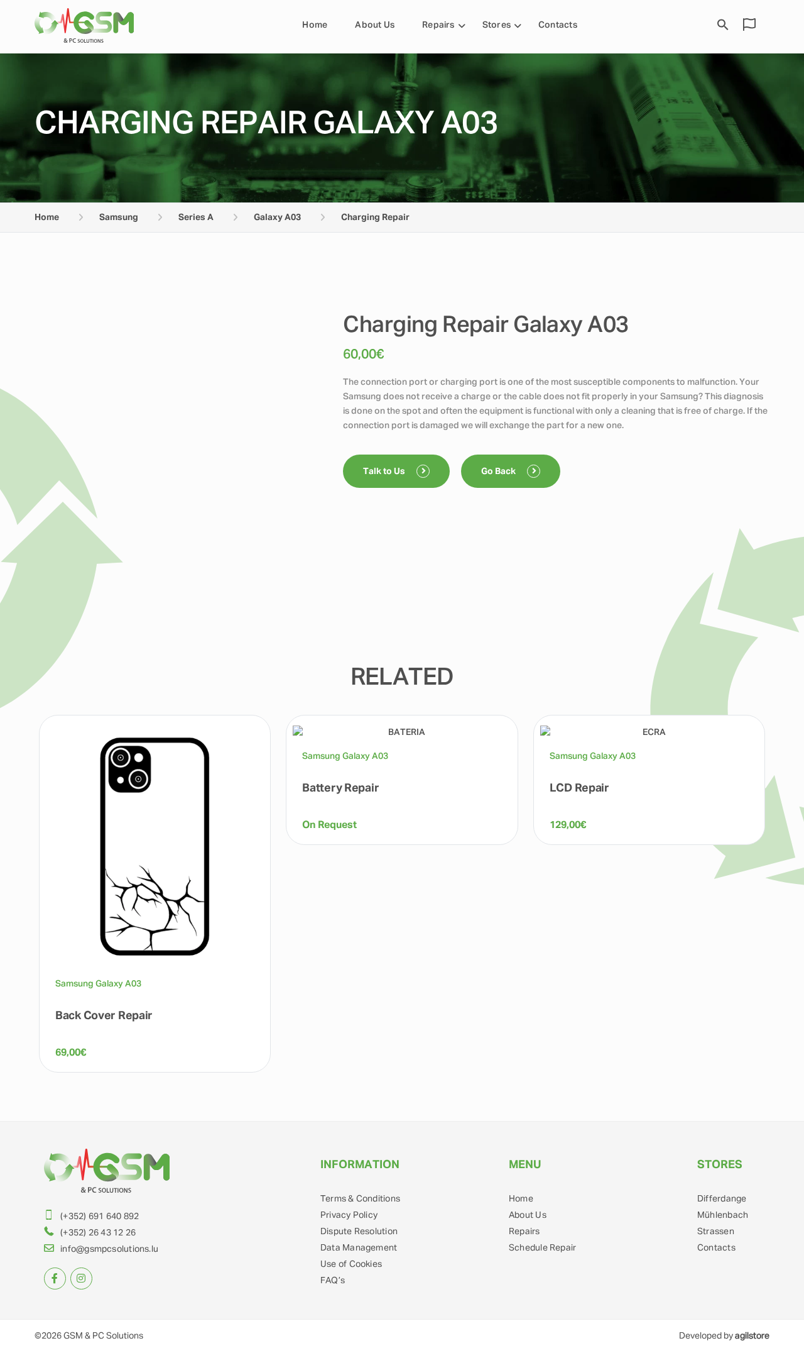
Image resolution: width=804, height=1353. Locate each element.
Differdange (721, 1199)
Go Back (499, 471)
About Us (374, 25)
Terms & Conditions (360, 1199)
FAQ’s (332, 1280)
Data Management (358, 1248)
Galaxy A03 (277, 217)
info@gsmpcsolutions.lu (109, 1249)
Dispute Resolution (359, 1231)
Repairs (438, 25)
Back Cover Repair (104, 1016)
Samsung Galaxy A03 (98, 984)
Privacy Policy (349, 1215)
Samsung (118, 217)
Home (314, 25)
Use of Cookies (351, 1264)
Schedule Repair (542, 1248)
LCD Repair (579, 788)
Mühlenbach (722, 1215)
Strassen (715, 1231)
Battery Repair (340, 788)
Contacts (557, 25)
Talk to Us (385, 471)
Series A (196, 217)
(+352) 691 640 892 (99, 1216)
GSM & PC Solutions (103, 1336)
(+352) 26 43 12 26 (98, 1233)
